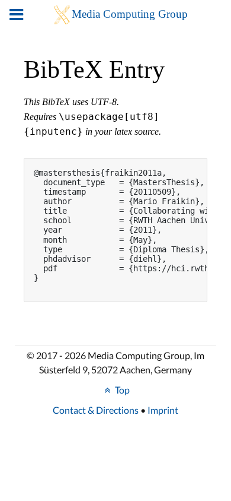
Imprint (162, 410)
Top (121, 389)
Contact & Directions (96, 410)
